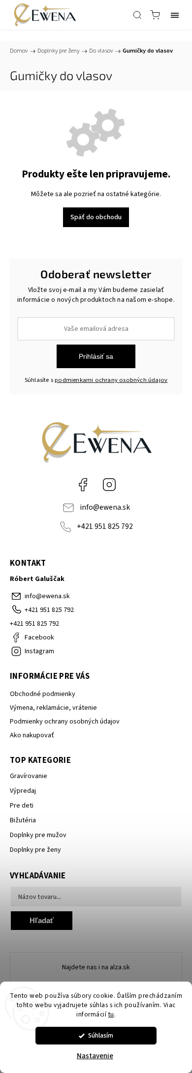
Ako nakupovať (32, 735)
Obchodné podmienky (42, 694)
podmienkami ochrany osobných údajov (111, 380)
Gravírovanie (28, 776)
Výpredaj (23, 791)
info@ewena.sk (105, 507)
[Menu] (175, 15)
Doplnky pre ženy (35, 850)
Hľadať (42, 920)
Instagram (109, 484)
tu (111, 1014)
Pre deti (21, 806)
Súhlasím (100, 1035)
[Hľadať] (137, 14)
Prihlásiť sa (96, 356)
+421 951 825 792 (105, 526)
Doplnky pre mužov (38, 835)
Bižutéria (23, 820)
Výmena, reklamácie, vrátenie (53, 708)
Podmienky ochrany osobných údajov (65, 721)
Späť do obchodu (96, 217)
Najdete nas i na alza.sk (96, 967)
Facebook (82, 484)
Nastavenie (95, 1056)
